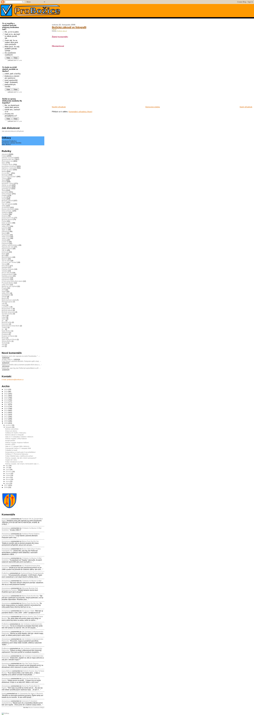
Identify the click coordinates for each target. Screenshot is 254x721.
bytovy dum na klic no (30, 541)
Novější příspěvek (59, 107)
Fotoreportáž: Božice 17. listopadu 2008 (18, 448)
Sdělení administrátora (10, 245)
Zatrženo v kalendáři (9, 168)
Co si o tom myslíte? (9, 176)
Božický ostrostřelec (12, 429)
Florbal (4, 221)
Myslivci (4, 259)
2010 (6, 419)
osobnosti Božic (7, 274)
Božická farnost (7, 219)
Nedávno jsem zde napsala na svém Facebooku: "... (20, 356)
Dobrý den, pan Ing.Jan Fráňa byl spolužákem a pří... (21, 368)
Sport (4, 180)
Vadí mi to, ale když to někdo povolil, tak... (12, 36)
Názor (4, 233)
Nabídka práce (7, 276)
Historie (4, 216)
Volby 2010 (6, 238)
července (9, 471)
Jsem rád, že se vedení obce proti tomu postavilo (11, 42)
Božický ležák (7, 322)
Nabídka (5, 267)
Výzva (4, 264)
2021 (6, 396)
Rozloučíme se (7, 308)
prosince (9, 425)
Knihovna (5, 252)
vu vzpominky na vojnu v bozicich (30, 693)
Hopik (4, 693)
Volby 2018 (6, 236)
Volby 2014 (6, 226)
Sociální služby (7, 314)
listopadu (9, 427)
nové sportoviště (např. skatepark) (11, 81)
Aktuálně (5, 154)
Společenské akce (8, 159)
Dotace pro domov (11, 431)
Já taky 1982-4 (7, 359)
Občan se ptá (6, 185)
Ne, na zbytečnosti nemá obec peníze (12, 106)
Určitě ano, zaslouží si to (12, 111)
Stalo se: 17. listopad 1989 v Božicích (17, 446)
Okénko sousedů (8, 158)
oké (3, 346)
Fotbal (4, 156)
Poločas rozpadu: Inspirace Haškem (17, 442)
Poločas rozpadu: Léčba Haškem (16, 438)
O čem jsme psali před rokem (12, 281)
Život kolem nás (7, 161)
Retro (4, 254)
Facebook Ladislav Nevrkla (11, 143)
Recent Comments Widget (36, 707)
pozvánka (5, 192)
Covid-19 (5, 242)
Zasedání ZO (6, 188)
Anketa (4, 240)
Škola (4, 190)
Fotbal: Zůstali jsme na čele (14, 462)
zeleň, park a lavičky (13, 74)
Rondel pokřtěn (10, 440)
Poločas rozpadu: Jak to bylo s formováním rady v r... (22, 464)
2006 (6, 487)
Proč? (4, 202)
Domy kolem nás (8, 218)
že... (3, 329)
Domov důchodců (8, 209)
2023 (6, 391)
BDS (3, 255)
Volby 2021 (6, 293)
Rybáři (4, 224)
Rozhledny (6, 235)
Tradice (4, 327)
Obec (4, 163)
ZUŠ (3, 290)
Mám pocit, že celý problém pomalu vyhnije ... (12, 49)
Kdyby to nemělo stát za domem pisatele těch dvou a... (21, 365)
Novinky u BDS (10, 444)
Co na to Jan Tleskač (9, 262)
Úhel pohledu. (7, 211)
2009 (6, 421)
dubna (8, 477)
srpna (8, 469)
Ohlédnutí (5, 332)
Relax (4, 338)
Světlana (5, 212)
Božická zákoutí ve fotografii (69, 27)
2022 (6, 394)
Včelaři (4, 296)
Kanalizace (6, 279)
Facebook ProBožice (9, 141)
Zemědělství (6, 295)
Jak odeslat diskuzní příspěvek (13, 131)
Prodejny (5, 334)
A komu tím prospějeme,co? (11, 115)
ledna (8, 483)
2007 (6, 485)
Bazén (4, 298)
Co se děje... (6, 173)
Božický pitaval (7, 310)
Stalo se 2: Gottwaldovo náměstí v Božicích (19, 437)
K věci (4, 197)
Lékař (4, 317)
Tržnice (4, 178)
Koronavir (5, 324)
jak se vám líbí (7, 272)
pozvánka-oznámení (9, 166)
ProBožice (5, 573)
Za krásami (6, 207)
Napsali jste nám (8, 247)
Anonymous (6, 519)
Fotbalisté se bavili (11, 450)
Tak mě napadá (7, 204)
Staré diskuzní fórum (9, 339)
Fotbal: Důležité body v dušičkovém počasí (19, 456)
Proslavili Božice (8, 283)
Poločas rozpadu (8, 269)
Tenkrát (4, 343)
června (8, 473)
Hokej (4, 305)
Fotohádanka (6, 187)
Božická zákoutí (62, 31)
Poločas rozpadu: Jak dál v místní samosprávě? (20, 458)
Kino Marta (6, 266)
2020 (6, 398)
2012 (6, 415)
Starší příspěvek (246, 107)
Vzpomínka (6, 278)
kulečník (5, 228)
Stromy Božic (6, 341)
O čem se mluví (7, 170)
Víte (3, 303)
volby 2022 (6, 284)
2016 (6, 406)
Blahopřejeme (7, 257)
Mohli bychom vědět (9, 300)
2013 (6, 412)
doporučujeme (7, 248)
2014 (6, 410)
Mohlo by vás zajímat (9, 286)
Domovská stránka (152, 107)
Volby (4, 206)
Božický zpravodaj (8, 312)
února (8, 481)
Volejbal (5, 271)
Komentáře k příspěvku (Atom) (80, 112)
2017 (6, 404)
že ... (3, 320)
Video (4, 319)
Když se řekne (7, 223)
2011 (6, 417)
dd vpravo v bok (28, 611)
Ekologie (5, 175)
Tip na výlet (6, 260)
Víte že (4, 250)
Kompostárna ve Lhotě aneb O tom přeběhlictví (20, 452)
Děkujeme (5, 231)
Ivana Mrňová (7, 671)
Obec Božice (6, 144)
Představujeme (7, 302)
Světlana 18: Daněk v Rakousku (15, 433)
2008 (6, 423)
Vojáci (4, 291)
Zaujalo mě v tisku (11, 460)
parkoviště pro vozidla (10, 85)
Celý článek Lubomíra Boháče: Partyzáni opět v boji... (21, 361)
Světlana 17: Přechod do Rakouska (16, 454)
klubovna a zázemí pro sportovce (12, 77)
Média (4, 171)
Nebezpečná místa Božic (11, 326)
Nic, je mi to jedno (12, 32)
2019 (6, 400)
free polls (19, 60)
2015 (6, 408)
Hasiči (4, 182)
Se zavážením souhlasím (10, 54)
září (7, 467)
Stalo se (5, 230)
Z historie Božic (7, 164)
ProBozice (5, 648)
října (7, 465)
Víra (3, 344)
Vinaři (4, 199)
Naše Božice (6, 331)
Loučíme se (6, 307)
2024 (6, 389)
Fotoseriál (5, 243)
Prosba (4, 288)
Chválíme (5, 214)
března (8, 479)
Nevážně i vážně (8, 183)
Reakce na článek (8, 336)
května (8, 475)
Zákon (4, 315)
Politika (4, 195)
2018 (6, 402)
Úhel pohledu (7, 194)
